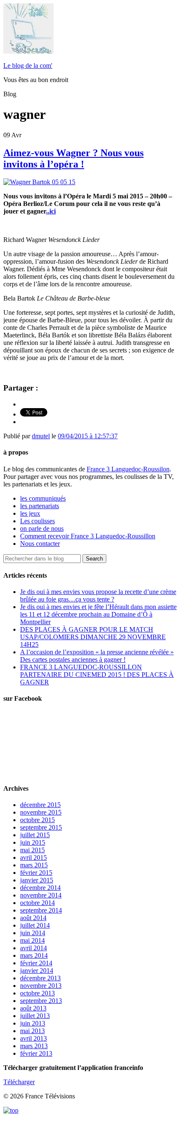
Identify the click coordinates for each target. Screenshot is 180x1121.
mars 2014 (34, 955)
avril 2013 (33, 1038)
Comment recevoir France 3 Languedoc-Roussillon (87, 536)
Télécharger (19, 1081)
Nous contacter (40, 543)
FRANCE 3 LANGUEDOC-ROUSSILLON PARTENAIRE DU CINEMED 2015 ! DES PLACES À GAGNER (97, 674)
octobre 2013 (37, 993)
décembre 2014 (40, 887)
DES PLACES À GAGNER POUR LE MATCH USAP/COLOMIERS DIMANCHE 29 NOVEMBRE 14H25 (93, 637)
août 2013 (33, 1008)
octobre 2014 (37, 902)
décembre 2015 (40, 804)
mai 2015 (32, 850)
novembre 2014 (41, 895)
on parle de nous (42, 528)
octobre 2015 (37, 819)
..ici (51, 211)
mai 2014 (32, 940)
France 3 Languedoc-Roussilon (128, 469)
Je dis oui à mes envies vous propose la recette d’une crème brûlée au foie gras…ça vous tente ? (98, 595)
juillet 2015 (35, 834)
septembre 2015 (41, 827)
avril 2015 (33, 857)
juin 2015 (32, 842)
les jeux (30, 513)
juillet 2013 (35, 1015)
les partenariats (39, 505)
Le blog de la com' (27, 65)
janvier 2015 (36, 880)
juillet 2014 (35, 925)
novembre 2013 (41, 985)
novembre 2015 (41, 812)
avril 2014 (33, 947)
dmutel (41, 436)
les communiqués (43, 498)
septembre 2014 (41, 910)
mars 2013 (34, 1045)
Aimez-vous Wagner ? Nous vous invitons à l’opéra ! (73, 158)
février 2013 (36, 1053)
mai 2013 (32, 1030)
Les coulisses (37, 521)
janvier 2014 (36, 970)
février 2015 (36, 872)
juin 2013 (32, 1023)
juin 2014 (32, 932)
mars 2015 (34, 865)
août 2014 (33, 917)
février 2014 (36, 963)
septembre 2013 (41, 1000)
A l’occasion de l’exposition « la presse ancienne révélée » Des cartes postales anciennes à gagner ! (97, 655)
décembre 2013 (40, 978)
